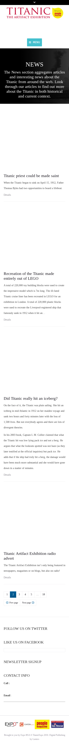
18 (43, 594)
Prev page (13, 602)
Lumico (36, 739)
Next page (26, 602)
